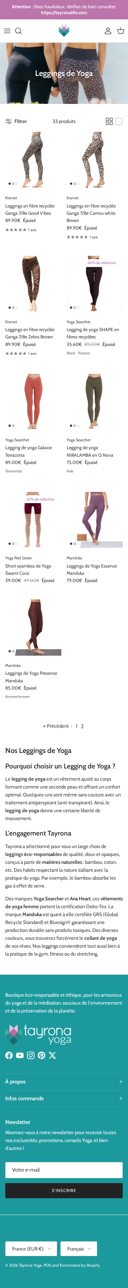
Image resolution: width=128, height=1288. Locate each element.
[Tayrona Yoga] (64, 31)
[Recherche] (21, 31)
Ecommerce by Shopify (80, 1265)
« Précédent (56, 726)
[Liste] (119, 121)
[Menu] (7, 31)
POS (47, 1265)
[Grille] (109, 121)
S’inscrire (64, 1190)
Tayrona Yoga (30, 1265)
